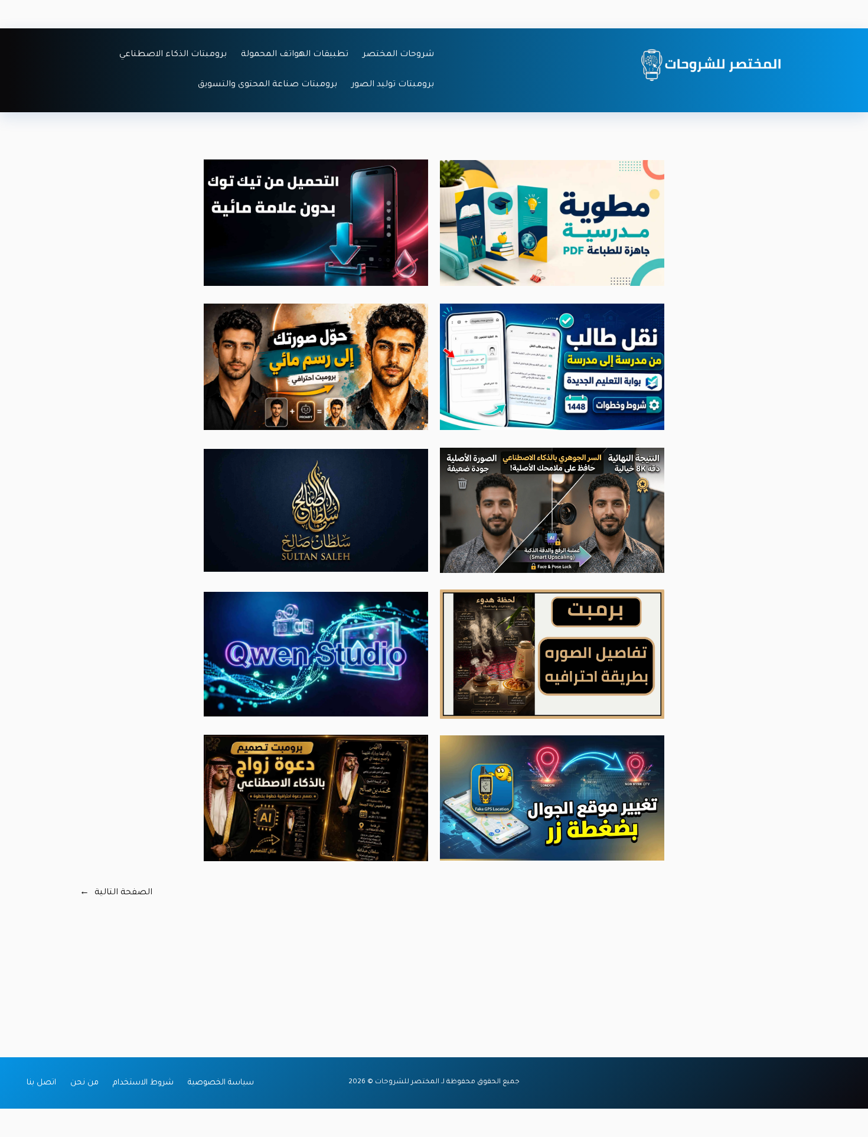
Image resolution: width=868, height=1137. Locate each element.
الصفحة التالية (116, 893)
